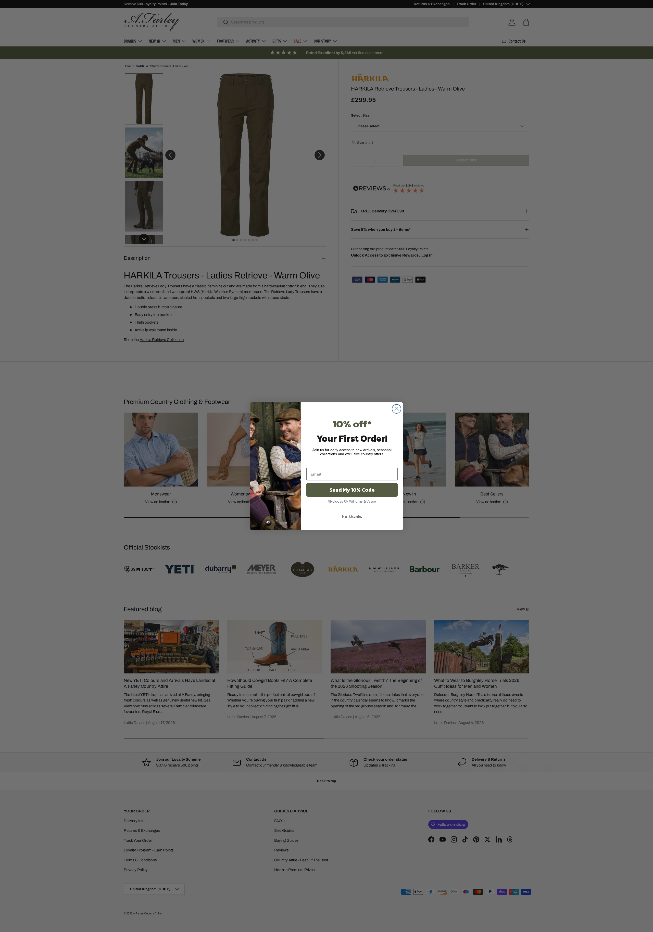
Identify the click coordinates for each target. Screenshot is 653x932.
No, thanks (352, 516)
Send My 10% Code (352, 490)
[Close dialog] (396, 408)
